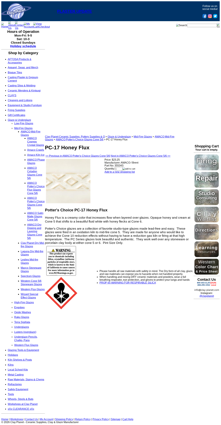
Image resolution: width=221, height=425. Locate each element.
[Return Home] (16, 18)
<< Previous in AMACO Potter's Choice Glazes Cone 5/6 (77, 155)
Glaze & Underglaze (19, 120)
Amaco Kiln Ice (35, 155)
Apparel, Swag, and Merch (23, 67)
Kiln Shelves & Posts (20, 359)
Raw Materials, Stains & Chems (26, 379)
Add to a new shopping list (120, 171)
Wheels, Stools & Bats (20, 399)
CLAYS (12, 95)
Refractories (15, 384)
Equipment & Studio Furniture (25, 105)
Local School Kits (18, 369)
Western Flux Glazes (33, 289)
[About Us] (11, 28)
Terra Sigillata (22, 322)
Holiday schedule (23, 46)
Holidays (13, 355)
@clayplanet (206, 296)
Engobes (19, 307)
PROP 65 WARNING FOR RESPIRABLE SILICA (127, 282)
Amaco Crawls (35, 150)
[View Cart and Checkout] (41, 26)
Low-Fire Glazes (23, 123)
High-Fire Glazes (24, 302)
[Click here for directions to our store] (206, 239)
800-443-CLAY (203, 283)
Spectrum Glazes (30, 276)
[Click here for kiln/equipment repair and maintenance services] (206, 186)
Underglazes (21, 327)
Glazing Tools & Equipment (23, 350)
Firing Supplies (16, 110)
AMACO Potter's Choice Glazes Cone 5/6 (79, 139)
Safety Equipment (18, 389)
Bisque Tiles (15, 72)
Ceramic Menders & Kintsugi (24, 90)
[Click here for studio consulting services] (206, 204)
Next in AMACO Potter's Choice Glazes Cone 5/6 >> (140, 155)
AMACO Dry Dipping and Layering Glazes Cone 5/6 (34, 231)
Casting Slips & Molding (21, 85)
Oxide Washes (22, 312)
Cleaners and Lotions (20, 100)
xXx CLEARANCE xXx (21, 409)
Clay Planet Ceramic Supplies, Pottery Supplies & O (75, 136)
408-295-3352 (203, 285)
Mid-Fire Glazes (23, 128)
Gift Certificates (16, 115)
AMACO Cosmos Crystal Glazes (35, 141)
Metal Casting (16, 374)
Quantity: (110, 168)
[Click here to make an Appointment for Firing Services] (206, 169)
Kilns (11, 364)
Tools (11, 394)
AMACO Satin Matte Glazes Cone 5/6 (35, 216)
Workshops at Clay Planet (23, 404)
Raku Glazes (21, 317)
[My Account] (28, 26)
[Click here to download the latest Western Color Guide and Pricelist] (206, 273)
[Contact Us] (19, 28)
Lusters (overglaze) (25, 332)
